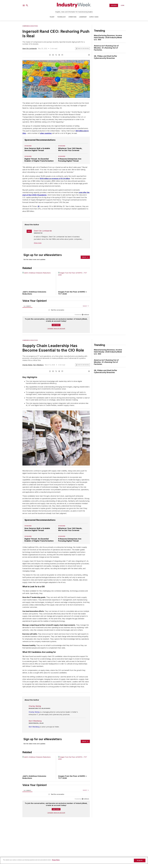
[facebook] (50, 55)
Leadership (83, 17)
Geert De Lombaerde (29, 48)
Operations (72, 17)
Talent (52, 17)
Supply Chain (93, 17)
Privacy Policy (56, 860)
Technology (61, 17)
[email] (62, 55)
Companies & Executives (30, 26)
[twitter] (56, 55)
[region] (56, 310)
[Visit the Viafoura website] (85, 314)
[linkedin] (53, 55)
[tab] (27, 306)
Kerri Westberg (38, 365)
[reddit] (59, 55)
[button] (23, 5)
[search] (27, 5)
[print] (89, 55)
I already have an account (56, 328)
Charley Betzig (27, 365)
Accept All (139, 860)
